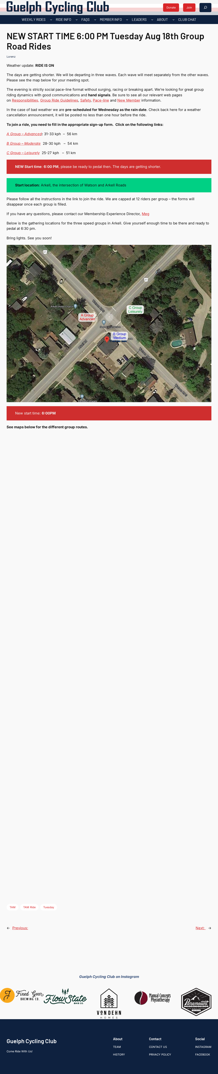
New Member (128, 100)
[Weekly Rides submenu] (51, 19)
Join (189, 7)
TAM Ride (29, 907)
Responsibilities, (25, 100)
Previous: (20, 928)
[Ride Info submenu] (77, 19)
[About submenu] (173, 19)
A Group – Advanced (24, 134)
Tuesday (48, 907)
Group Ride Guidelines (59, 100)
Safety (85, 100)
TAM (13, 907)
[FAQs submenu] (95, 19)
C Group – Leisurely (23, 153)
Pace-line (101, 100)
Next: (201, 928)
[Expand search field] (205, 7)
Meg (145, 214)
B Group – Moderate (24, 143)
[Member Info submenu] (127, 19)
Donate (171, 7)
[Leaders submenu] (152, 19)
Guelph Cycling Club (32, 1040)
